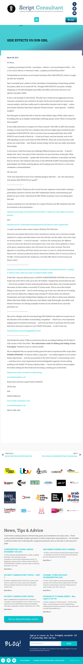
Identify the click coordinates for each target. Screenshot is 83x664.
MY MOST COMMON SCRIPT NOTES (19, 596)
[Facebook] (74, 13)
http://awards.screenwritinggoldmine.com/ (24, 331)
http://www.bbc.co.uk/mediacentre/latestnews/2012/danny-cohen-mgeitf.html (37, 225)
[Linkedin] (74, 9)
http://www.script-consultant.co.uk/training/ (24, 372)
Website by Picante (74, 660)
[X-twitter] (74, 4)
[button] (36, 19)
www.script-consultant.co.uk (18, 401)
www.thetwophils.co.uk (16, 377)
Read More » (8, 569)
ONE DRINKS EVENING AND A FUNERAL (59, 549)
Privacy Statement (25, 660)
